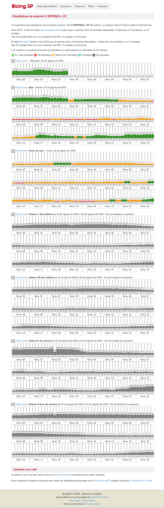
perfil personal (62, 474)
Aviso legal (74, 500)
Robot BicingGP (102, 480)
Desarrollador (88, 500)
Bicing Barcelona (91, 504)
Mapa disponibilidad (47, 6)
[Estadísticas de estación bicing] (22, 6)
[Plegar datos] (13, 87)
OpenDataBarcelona (50, 30)
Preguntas (79, 6)
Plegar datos (21, 60)
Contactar (102, 6)
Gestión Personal (99, 497)
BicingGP (24, 41)
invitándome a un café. (141, 480)
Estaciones (65, 6)
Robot (91, 6)
